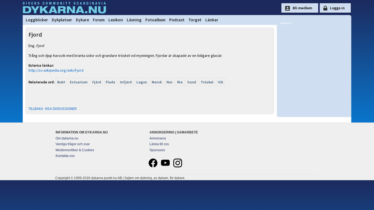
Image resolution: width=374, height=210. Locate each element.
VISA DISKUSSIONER (61, 108)
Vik (220, 82)
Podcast (177, 19)
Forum (99, 19)
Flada (110, 82)
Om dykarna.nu (67, 138)
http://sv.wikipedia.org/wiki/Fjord (56, 70)
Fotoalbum (155, 19)
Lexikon (115, 19)
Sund (191, 82)
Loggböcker (37, 19)
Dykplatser (62, 19)
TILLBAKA (35, 108)
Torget (195, 19)
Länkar (211, 19)
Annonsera (157, 138)
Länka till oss (159, 144)
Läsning (134, 19)
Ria (180, 82)
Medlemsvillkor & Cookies (75, 150)
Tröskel (207, 82)
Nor (169, 82)
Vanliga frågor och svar (73, 144)
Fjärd (96, 82)
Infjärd (126, 82)
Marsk (157, 82)
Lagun (141, 82)
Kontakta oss (65, 156)
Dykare (82, 19)
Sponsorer (157, 150)
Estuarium (79, 82)
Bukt (61, 82)
